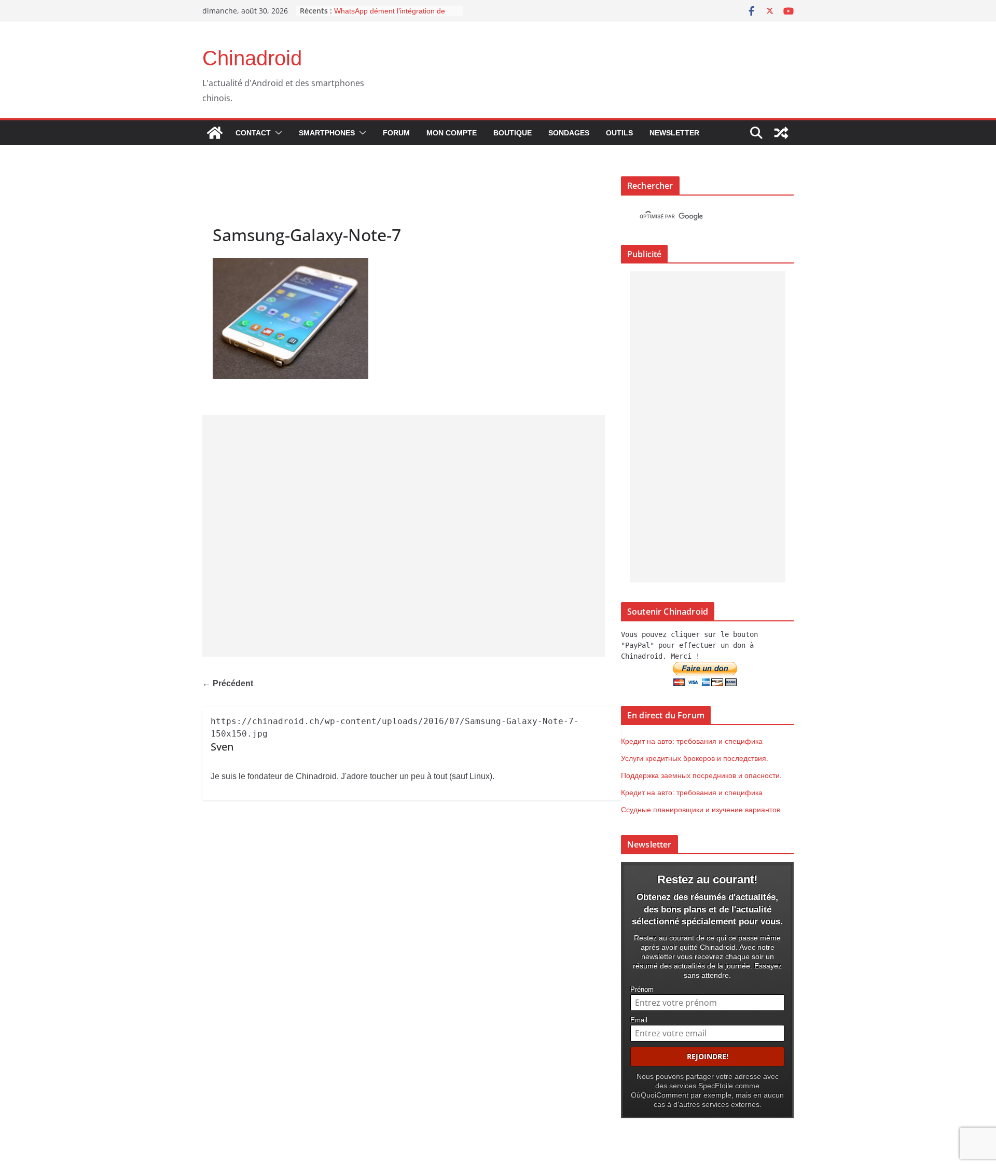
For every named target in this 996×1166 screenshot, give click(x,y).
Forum (396, 133)
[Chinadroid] (214, 132)
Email (638, 1020)
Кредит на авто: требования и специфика (692, 741)
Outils (619, 133)
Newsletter (674, 133)
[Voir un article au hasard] (781, 132)
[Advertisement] (403, 536)
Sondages (568, 133)
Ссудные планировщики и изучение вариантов (700, 810)
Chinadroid (252, 58)
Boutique (512, 133)
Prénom (642, 989)
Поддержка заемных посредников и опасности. (701, 775)
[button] (276, 133)
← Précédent (227, 683)
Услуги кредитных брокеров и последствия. (694, 758)
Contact (253, 133)
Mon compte (451, 133)
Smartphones (327, 133)
